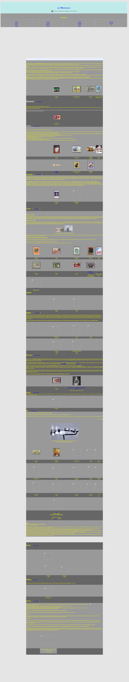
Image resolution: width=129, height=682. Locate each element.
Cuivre (16, 23)
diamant (55, 518)
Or (111, 24)
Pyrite (16, 26)
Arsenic (48, 22)
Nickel (79, 24)
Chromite (111, 22)
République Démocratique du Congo (90, 272)
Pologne (98, 272)
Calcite (79, 22)
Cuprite (48, 23)
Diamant (79, 23)
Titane (48, 26)
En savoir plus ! (39, 101)
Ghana (56, 512)
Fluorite (111, 23)
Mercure (48, 24)
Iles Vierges (36, 288)
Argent (16, 22)
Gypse (16, 24)
